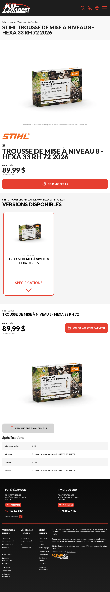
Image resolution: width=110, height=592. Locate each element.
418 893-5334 (16, 510)
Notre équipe (44, 548)
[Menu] (104, 8)
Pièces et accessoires (43, 568)
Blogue (41, 544)
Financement (26, 548)
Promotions (43, 555)
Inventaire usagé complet (26, 539)
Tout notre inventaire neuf (8, 539)
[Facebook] (21, 516)
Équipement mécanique (28, 22)
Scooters (5, 548)
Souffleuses (6, 564)
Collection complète (6, 575)
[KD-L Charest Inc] (16, 8)
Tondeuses (6, 571)
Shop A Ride (71, 552)
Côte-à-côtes (7, 555)
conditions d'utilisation (76, 541)
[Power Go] (80, 556)
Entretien (42, 564)
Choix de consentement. (95, 541)
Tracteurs (6, 567)
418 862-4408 (69, 510)
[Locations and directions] (97, 8)
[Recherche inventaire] (83, 8)
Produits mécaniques (7, 559)
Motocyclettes (7, 544)
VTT (3, 551)
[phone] (90, 8)
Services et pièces (43, 559)
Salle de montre (9, 22)
